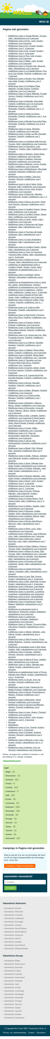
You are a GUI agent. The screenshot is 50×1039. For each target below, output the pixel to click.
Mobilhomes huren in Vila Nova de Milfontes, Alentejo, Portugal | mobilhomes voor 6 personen (26, 707)
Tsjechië (11, 830)
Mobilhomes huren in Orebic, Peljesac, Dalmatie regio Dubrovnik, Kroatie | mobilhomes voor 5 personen (27, 458)
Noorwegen (12, 811)
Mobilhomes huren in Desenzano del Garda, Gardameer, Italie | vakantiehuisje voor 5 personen (25, 227)
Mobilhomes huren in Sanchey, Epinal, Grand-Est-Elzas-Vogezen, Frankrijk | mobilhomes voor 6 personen (27, 370)
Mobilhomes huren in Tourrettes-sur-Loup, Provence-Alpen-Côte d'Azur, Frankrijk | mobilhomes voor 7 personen (25, 362)
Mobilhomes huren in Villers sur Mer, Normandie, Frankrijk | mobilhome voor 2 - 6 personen (25, 108)
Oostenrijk (12, 815)
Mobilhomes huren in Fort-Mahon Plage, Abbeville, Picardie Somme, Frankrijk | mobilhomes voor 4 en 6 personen (24, 88)
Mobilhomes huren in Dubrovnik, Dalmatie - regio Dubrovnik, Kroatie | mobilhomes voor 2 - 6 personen (27, 196)
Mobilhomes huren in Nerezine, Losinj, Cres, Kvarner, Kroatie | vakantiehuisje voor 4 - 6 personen (26, 742)
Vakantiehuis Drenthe (12, 908)
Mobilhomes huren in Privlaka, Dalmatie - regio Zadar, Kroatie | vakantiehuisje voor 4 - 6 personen (27, 470)
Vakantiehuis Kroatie (12, 987)
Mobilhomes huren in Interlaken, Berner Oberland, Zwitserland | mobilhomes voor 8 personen (25, 277)
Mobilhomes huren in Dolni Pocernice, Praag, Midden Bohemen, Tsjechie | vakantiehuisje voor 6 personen (27, 641)
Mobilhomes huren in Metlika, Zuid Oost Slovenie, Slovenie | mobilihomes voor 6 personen (24, 179)
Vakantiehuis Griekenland (14, 977)
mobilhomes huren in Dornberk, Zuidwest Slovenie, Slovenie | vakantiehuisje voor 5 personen (25, 734)
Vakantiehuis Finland (12, 971)
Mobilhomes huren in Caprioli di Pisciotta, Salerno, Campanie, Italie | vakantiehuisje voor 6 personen (27, 571)
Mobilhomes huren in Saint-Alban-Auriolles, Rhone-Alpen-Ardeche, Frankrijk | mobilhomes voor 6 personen (26, 330)
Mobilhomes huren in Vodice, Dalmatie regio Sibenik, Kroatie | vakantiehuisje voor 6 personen (26, 667)
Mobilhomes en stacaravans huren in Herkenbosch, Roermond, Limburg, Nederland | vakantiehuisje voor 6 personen (27, 611)
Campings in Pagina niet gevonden (20, 866)
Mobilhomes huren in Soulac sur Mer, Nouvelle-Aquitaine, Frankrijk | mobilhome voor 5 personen (27, 136)
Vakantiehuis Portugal (13, 1001)
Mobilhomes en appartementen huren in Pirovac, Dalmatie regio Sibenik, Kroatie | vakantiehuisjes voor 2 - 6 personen (27, 674)
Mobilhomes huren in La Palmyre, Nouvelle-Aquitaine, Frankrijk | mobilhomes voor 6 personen (25, 345)
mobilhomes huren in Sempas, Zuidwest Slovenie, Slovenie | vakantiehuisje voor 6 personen (25, 654)
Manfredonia (13, 725)
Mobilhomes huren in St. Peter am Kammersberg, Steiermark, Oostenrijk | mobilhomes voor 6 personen (24, 435)
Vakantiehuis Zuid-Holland (14, 945)
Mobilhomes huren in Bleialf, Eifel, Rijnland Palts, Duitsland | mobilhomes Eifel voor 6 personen (25, 450)
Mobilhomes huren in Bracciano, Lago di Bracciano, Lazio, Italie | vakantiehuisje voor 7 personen (26, 541)
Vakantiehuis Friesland (13, 915)
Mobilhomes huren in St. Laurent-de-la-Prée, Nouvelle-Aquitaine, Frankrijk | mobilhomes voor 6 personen (27, 377)
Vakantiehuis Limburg (12, 925)
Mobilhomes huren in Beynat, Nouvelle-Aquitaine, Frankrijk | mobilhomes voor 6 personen (24, 385)
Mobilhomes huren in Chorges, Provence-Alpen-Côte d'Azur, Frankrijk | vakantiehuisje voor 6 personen (27, 626)
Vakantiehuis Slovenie (13, 1004)
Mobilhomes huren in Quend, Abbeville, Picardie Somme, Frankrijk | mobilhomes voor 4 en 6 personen (27, 96)
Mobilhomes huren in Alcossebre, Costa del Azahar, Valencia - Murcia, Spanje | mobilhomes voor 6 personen (27, 410)
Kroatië (10, 799)
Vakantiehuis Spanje (12, 1008)
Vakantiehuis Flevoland (13, 912)
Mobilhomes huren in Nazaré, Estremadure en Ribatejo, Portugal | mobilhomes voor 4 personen (26, 694)
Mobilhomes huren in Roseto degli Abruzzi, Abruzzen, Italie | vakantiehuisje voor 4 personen (25, 523)
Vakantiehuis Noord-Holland (15, 932)
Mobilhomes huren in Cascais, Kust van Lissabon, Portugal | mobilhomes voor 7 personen (24, 682)
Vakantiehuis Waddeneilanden (16, 948)
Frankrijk (12, 787)
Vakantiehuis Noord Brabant (15, 928)
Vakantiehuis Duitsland (13, 967)
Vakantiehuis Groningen (13, 922)
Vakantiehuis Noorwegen (14, 994)
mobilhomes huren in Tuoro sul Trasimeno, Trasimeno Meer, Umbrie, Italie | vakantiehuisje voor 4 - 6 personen (27, 254)
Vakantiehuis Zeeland (12, 942)
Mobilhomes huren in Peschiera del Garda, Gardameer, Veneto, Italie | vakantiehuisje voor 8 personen (27, 563)
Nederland (13, 807)
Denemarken (13, 776)
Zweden (11, 834)
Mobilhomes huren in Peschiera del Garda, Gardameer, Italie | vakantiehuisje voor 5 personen (25, 234)
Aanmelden (10, 888)
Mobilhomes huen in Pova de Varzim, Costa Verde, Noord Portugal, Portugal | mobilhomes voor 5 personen (26, 423)
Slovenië (11, 823)
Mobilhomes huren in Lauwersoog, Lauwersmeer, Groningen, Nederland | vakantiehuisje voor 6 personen (23, 619)
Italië (10, 795)
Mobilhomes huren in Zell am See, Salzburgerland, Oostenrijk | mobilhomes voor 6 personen (27, 443)
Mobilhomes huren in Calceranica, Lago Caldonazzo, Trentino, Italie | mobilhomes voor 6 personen (27, 149)
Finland (10, 783)
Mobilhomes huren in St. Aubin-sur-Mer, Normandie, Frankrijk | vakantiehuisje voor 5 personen (26, 310)
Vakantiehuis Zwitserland (14, 1018)
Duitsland (12, 780)
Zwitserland (13, 838)
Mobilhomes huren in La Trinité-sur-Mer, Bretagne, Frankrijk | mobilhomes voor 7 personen (24, 398)
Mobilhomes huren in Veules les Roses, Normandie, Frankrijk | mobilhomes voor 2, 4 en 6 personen (27, 116)
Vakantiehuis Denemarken (14, 964)
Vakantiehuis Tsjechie (13, 1011)
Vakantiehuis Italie (11, 984)
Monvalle (12, 722)
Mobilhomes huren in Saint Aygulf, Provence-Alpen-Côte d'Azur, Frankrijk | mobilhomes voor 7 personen (27, 317)
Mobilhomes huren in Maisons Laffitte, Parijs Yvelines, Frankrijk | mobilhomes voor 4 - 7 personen (26, 302)
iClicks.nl (42, 1028)
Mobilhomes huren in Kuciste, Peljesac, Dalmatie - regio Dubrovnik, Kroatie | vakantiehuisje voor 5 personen (24, 493)
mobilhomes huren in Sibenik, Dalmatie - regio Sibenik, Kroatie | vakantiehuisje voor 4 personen (26, 634)
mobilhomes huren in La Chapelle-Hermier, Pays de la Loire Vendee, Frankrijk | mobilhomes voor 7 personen (27, 73)
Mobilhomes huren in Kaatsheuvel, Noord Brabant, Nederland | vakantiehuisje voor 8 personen (25, 604)
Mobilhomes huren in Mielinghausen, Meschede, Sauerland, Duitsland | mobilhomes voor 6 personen (27, 171)
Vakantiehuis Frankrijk (13, 974)
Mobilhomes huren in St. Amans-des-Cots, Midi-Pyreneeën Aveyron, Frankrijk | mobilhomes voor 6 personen (27, 337)
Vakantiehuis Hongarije (13, 981)
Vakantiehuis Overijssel (13, 935)
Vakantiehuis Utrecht (12, 938)
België (10, 772)
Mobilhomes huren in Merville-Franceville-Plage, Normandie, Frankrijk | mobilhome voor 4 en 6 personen (27, 123)
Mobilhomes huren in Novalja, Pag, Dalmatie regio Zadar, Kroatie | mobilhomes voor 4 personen (26, 81)
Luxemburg (12, 803)
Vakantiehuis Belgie (12, 961)
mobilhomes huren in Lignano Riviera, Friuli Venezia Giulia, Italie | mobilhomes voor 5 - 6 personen (26, 501)
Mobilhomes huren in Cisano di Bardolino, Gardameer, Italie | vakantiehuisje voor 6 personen (25, 242)
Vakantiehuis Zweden (12, 1014)
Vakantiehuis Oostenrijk (13, 998)
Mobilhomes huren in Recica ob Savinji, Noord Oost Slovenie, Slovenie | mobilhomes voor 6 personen (26, 204)
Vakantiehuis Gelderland (14, 918)
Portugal (11, 819)
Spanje (10, 827)
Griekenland (12, 791)
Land (6, 768)
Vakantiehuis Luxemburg (14, 991)
